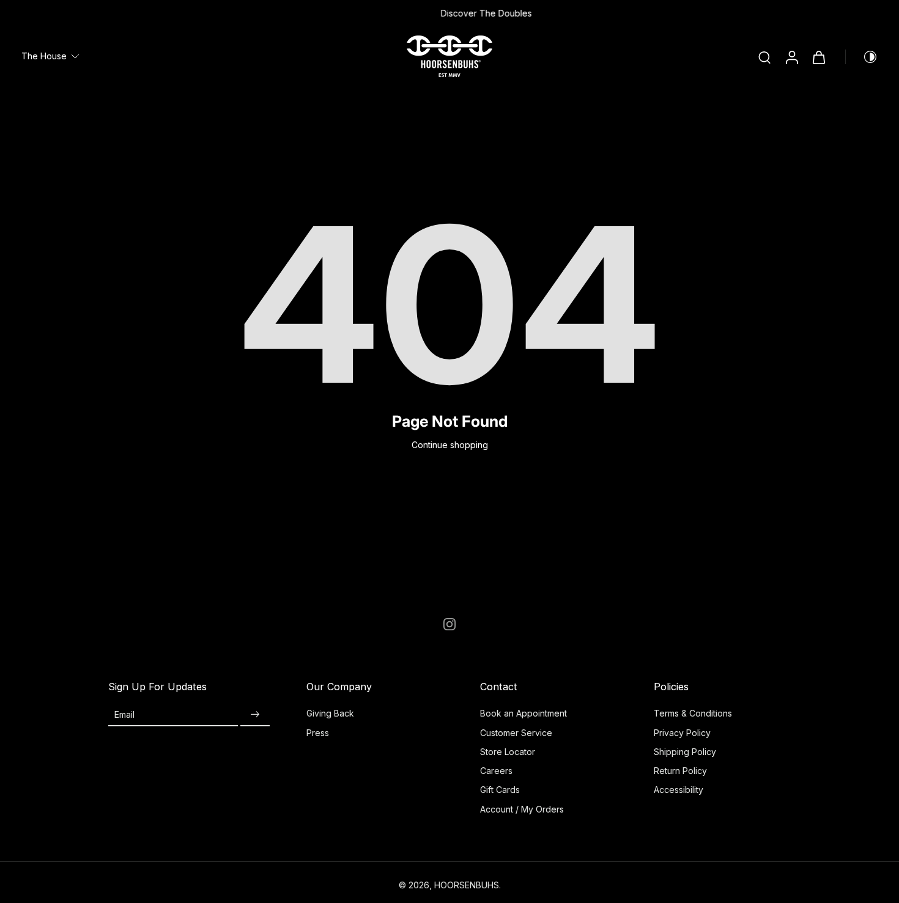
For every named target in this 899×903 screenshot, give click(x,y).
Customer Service (516, 733)
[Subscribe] (255, 714)
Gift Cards (500, 789)
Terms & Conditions (693, 713)
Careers (496, 770)
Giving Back (330, 713)
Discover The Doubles (450, 13)
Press (317, 733)
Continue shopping (450, 445)
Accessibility (678, 789)
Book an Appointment (523, 713)
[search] (764, 57)
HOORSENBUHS (466, 885)
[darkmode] (862, 57)
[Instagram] (449, 624)
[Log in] (791, 56)
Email (124, 714)
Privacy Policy (682, 733)
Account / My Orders (522, 809)
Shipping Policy (685, 751)
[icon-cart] (818, 57)
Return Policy (680, 770)
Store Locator (507, 751)
